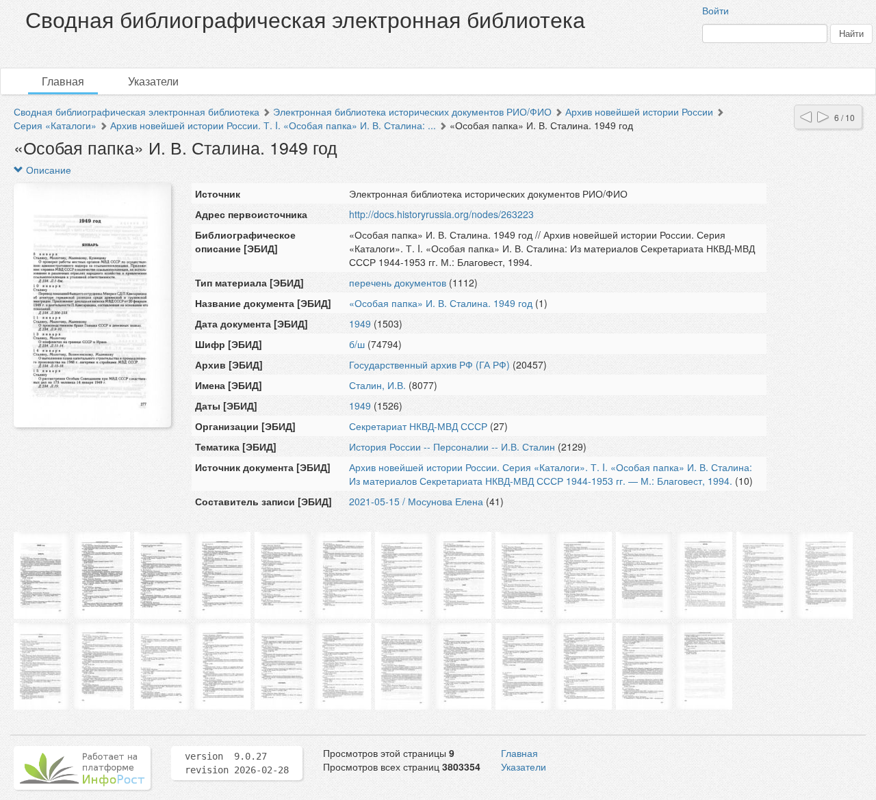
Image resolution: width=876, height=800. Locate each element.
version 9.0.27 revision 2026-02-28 (237, 763)
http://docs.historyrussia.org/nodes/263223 (441, 214)
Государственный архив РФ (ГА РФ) (429, 364)
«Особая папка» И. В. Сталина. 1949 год (440, 303)
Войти (715, 10)
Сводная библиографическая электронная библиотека (136, 111)
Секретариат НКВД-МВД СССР (418, 426)
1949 (360, 323)
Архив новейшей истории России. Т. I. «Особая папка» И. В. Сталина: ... (273, 125)
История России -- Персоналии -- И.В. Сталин (452, 446)
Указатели (153, 81)
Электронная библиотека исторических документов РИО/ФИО (412, 111)
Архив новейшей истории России (639, 111)
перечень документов (397, 282)
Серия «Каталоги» (55, 125)
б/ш (357, 344)
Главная (63, 81)
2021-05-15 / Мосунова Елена (416, 501)
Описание (47, 169)
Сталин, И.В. (377, 385)
